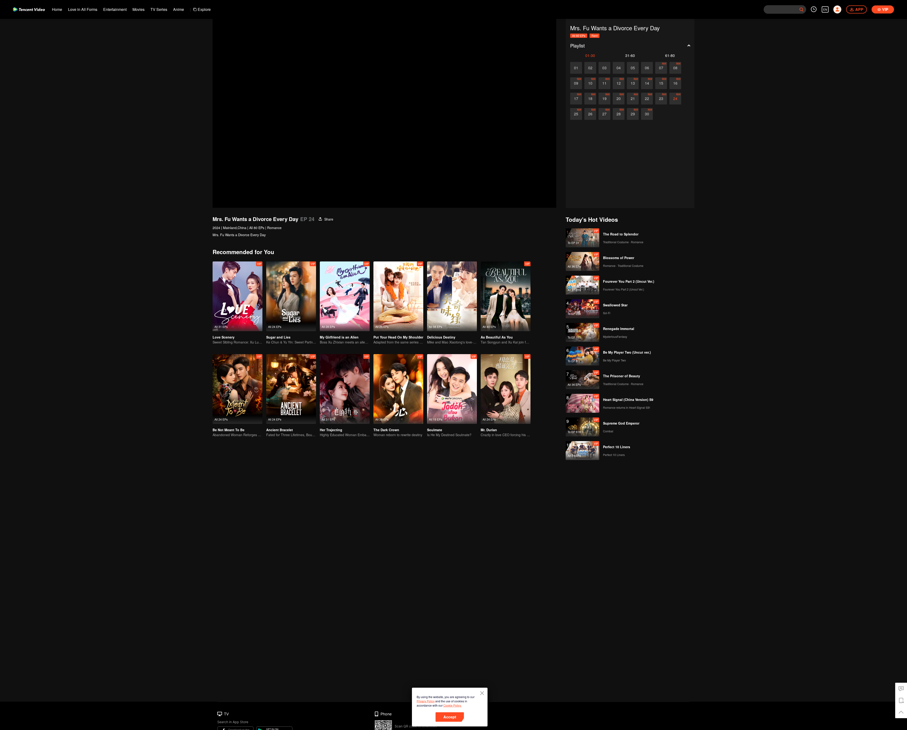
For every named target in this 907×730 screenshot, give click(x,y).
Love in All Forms (82, 9)
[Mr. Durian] (506, 389)
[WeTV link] (29, 9)
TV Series (158, 9)
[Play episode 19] (604, 98)
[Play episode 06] (647, 68)
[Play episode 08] (675, 68)
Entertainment (115, 9)
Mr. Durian (489, 429)
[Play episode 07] (661, 68)
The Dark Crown (386, 429)
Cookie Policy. (452, 705)
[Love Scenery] (237, 296)
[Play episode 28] (619, 114)
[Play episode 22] (647, 98)
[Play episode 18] (590, 98)
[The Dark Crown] (398, 389)
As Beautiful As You (497, 337)
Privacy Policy (426, 701)
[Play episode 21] (633, 98)
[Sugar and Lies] (291, 296)
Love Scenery (224, 337)
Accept (449, 717)
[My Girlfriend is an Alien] (345, 296)
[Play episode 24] (675, 98)
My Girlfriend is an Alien (339, 337)
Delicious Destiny (441, 337)
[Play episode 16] (675, 83)
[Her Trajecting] (345, 389)
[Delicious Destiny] (452, 296)
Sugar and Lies (278, 337)
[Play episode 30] (647, 114)
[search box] (801, 9)
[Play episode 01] (576, 68)
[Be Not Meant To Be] (237, 389)
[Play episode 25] (576, 114)
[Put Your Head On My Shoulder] (398, 296)
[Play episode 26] (590, 114)
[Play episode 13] (633, 83)
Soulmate (434, 429)
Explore (204, 9)
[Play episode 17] (576, 98)
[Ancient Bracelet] (291, 389)
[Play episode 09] (576, 83)
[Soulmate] (452, 389)
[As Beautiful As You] (506, 296)
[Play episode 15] (661, 83)
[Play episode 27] (604, 114)
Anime (178, 9)
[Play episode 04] (619, 68)
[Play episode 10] (590, 83)
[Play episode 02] (590, 68)
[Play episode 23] (661, 98)
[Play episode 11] (604, 83)
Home (57, 9)
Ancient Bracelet (279, 429)
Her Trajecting (331, 429)
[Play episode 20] (619, 98)
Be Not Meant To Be (228, 429)
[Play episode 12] (619, 83)
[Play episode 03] (604, 68)
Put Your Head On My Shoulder (398, 337)
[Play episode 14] (647, 83)
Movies (139, 9)
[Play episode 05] (633, 68)
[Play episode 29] (633, 114)
